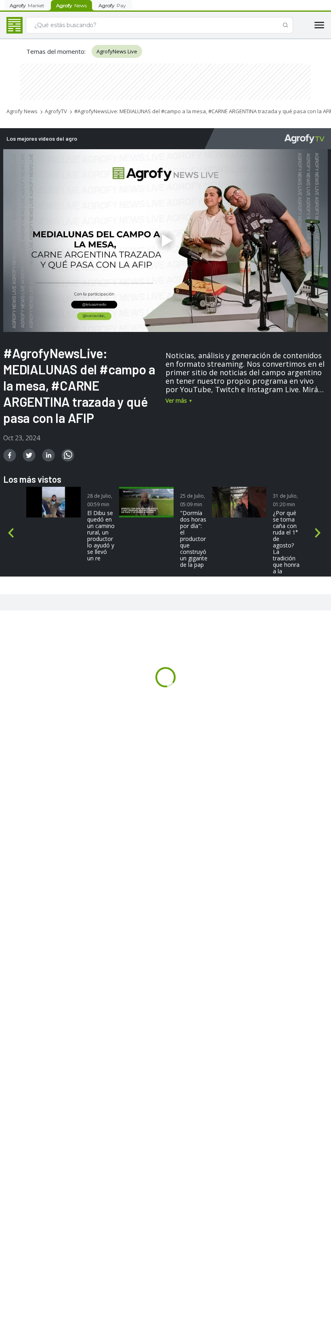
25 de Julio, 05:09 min (192, 500)
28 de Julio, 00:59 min (99, 500)
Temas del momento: (56, 51)
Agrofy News (22, 111)
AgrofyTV (56, 111)
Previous (12, 546)
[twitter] (29, 455)
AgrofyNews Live (116, 51)
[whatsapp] (67, 455)
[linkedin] (48, 455)
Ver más (176, 400)
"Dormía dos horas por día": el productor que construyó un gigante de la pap (193, 539)
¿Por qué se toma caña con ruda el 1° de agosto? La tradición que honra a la (286, 542)
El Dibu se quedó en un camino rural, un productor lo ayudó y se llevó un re (101, 536)
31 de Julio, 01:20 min (285, 500)
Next (319, 546)
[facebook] (9, 455)
